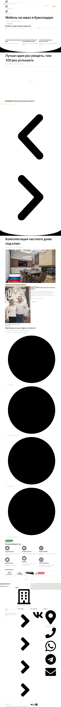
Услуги (20, 0)
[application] (29, 1)
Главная (16, 0)
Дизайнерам (39, 0)
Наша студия (33, 0)
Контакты (44, 0)
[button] (30, 82)
